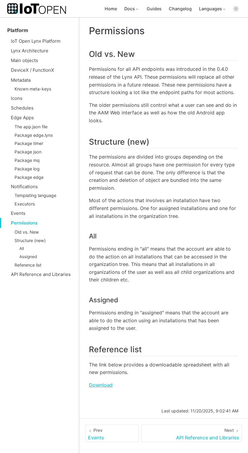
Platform (17, 30)
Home (111, 8)
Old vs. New (27, 232)
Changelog (180, 8)
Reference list (28, 265)
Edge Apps (22, 117)
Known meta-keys (33, 88)
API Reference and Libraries (41, 274)
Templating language (35, 195)
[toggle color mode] (236, 8)
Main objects (24, 60)
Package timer (29, 143)
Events (18, 213)
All (21, 248)
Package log (27, 168)
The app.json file (31, 126)
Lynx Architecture (29, 51)
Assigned (28, 256)
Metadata (21, 80)
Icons (16, 98)
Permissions (24, 223)
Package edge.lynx (34, 135)
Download (101, 385)
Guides (154, 8)
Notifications (24, 186)
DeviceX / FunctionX (32, 70)
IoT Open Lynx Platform (35, 41)
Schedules (22, 108)
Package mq (27, 160)
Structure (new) (30, 240)
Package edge (29, 177)
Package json (28, 151)
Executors (25, 203)
